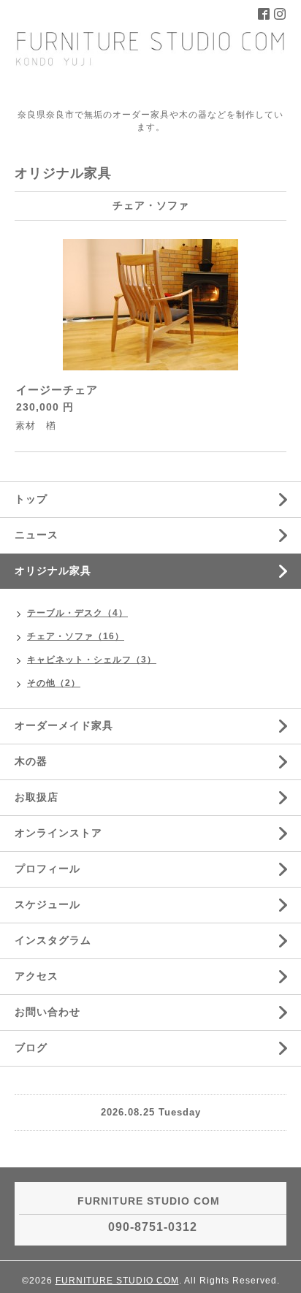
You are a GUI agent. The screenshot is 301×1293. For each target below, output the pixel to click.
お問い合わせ (47, 1012)
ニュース (36, 535)
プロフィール (47, 868)
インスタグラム (53, 940)
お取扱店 (36, 797)
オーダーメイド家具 (64, 725)
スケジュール (47, 904)
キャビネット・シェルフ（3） (91, 660)
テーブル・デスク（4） (77, 613)
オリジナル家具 (53, 570)
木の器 (31, 761)
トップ (31, 499)
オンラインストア (58, 833)
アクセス (36, 976)
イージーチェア (57, 390)
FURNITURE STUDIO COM (117, 1280)
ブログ (31, 1047)
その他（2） (53, 683)
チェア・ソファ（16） (75, 636)
